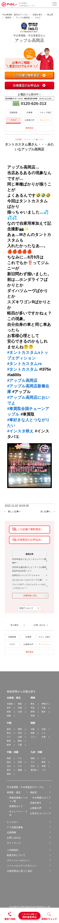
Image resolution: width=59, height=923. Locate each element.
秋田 (9, 712)
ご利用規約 (12, 850)
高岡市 (8, 17)
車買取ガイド (16, 806)
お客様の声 (29, 120)
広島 (20, 762)
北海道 (10, 704)
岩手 (9, 708)
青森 (20, 704)
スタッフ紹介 (45, 112)
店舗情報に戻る (30, 595)
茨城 (33, 715)
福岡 (33, 758)
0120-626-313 (33, 103)
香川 (9, 770)
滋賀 (33, 733)
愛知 (20, 741)
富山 (9, 733)
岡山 (9, 762)
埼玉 (33, 708)
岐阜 (9, 745)
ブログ (13, 120)
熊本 (44, 762)
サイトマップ (14, 843)
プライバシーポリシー (18, 860)
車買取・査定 (14, 792)
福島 (9, 715)
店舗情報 (13, 112)
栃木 (44, 712)
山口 (9, 766)
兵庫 (44, 737)
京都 (44, 729)
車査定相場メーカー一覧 (18, 799)
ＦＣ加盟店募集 (15, 827)
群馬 (33, 712)
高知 (9, 774)
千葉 (44, 708)
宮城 (20, 708)
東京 (33, 704)
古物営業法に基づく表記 (19, 871)
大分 (33, 766)
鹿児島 (34, 770)
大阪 (33, 729)
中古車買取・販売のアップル (15, 15)
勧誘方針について (16, 855)
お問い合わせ (14, 837)
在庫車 (29, 112)
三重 (20, 745)
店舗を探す (37, 15)
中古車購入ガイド (41, 797)
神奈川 (45, 704)
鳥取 (9, 758)
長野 (20, 729)
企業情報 (11, 832)
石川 (20, 733)
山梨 (20, 737)
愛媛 (20, 770)
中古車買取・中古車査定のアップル (25, 787)
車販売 (33, 792)
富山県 (50, 15)
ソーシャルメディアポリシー (22, 865)
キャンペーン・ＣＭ (18, 813)
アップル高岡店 (23, 17)
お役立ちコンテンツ (40, 813)
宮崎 (44, 766)
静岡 (9, 741)
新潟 (9, 729)
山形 (20, 712)
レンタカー (12, 822)
